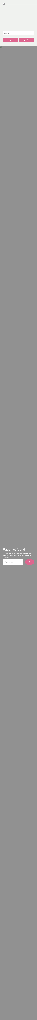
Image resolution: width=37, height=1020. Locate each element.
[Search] (29, 562)
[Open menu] (10, 40)
